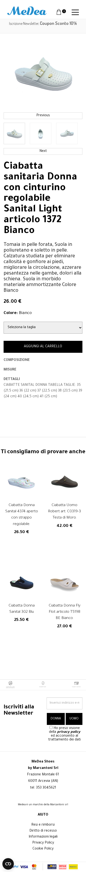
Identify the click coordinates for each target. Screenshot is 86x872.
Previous (43, 116)
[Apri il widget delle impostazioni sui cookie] (8, 864)
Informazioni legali (43, 837)
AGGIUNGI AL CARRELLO (43, 347)
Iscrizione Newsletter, (43, 23)
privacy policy (68, 732)
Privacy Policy (43, 843)
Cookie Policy (43, 849)
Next (43, 151)
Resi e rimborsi (43, 825)
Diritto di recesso (43, 831)
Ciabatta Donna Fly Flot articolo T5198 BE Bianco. (65, 612)
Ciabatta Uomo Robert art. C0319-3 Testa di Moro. (64, 511)
